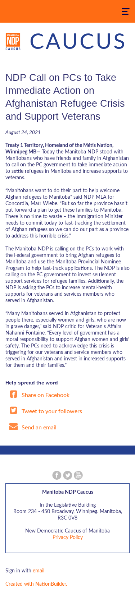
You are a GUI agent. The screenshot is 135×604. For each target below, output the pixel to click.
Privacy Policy (68, 537)
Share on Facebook (44, 395)
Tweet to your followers (51, 411)
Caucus (78, 42)
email (38, 570)
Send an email (38, 427)
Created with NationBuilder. (36, 584)
